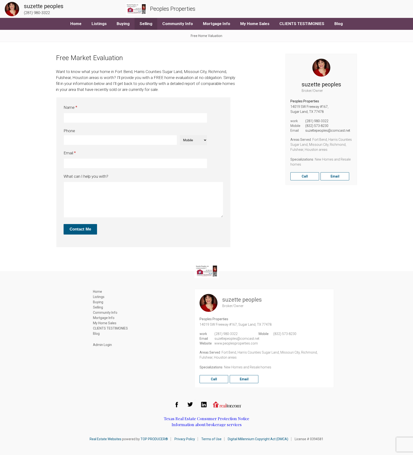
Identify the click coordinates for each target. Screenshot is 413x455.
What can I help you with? (86, 176)
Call (305, 176)
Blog (338, 23)
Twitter (190, 404)
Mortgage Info (216, 23)
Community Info (177, 23)
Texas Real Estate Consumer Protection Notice (206, 418)
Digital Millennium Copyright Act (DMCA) (258, 439)
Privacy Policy (184, 439)
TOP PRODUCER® (154, 439)
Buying (123, 23)
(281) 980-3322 (316, 121)
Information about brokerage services (207, 424)
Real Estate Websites (105, 439)
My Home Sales (254, 23)
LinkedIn (204, 404)
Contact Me (80, 229)
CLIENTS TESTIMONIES (301, 23)
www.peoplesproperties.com (236, 343)
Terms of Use (211, 439)
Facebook (176, 404)
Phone (69, 130)
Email (68, 153)
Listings (99, 23)
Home (76, 23)
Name (69, 107)
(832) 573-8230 (316, 126)
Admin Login (102, 345)
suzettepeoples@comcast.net (327, 130)
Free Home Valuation (206, 36)
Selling (146, 23)
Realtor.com (227, 404)
